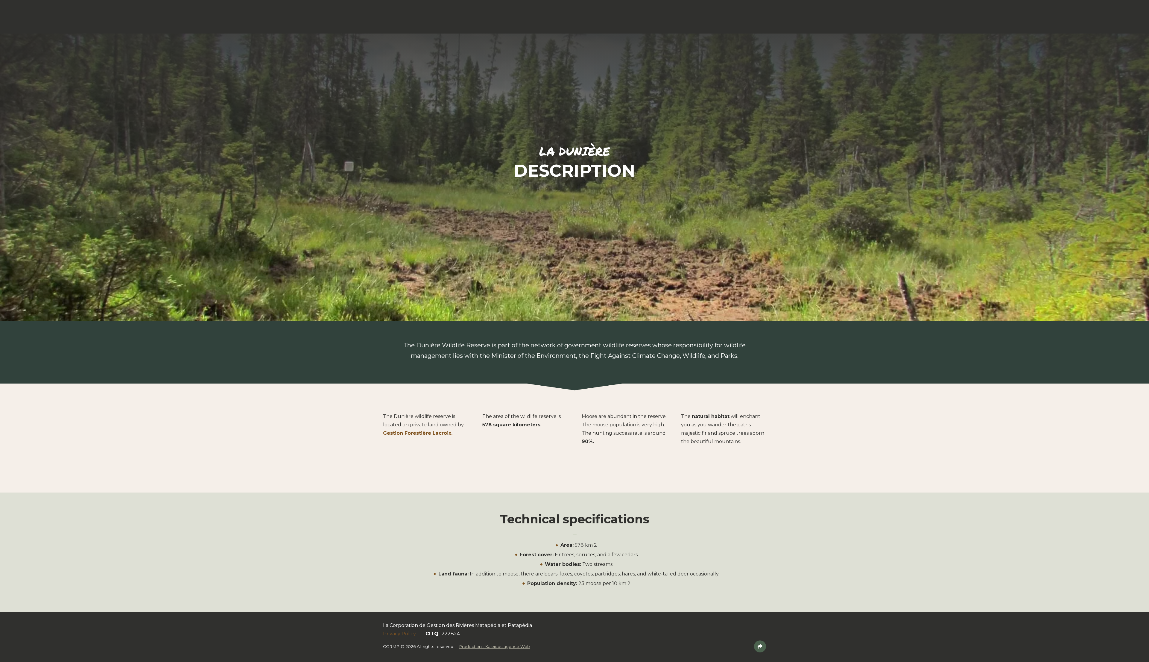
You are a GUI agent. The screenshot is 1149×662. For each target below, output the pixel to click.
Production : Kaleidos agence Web (494, 646)
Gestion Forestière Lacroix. (417, 433)
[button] (66, 15)
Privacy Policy (399, 634)
